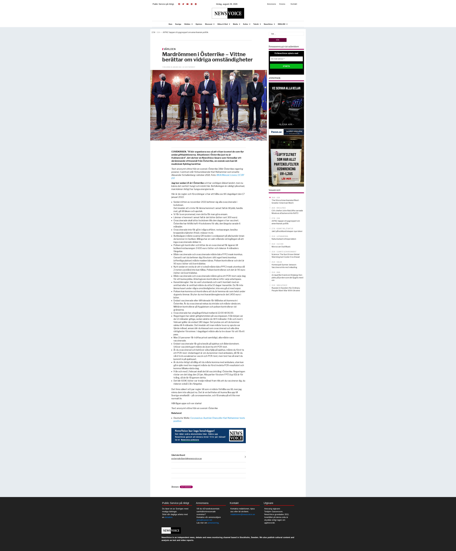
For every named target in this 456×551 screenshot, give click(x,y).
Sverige (178, 24)
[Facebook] (179, 4)
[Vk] (191, 4)
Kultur (245, 24)
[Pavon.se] (286, 132)
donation (168, 517)
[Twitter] (183, 4)
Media (235, 24)
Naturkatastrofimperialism (284, 239)
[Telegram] (195, 4)
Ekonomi (208, 24)
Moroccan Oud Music (281, 247)
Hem (170, 24)
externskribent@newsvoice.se (186, 458)
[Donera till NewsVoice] (208, 435)
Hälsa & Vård (222, 24)
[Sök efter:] (286, 33)
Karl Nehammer (186, 487)
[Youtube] (187, 4)
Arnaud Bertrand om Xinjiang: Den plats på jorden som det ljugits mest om (287, 277)
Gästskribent (178, 455)
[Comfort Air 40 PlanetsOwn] (286, 161)
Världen (187, 24)
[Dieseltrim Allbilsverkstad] (286, 105)
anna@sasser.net (204, 520)
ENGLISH (281, 24)
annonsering (213, 523)
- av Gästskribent (188, 67)
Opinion (199, 24)
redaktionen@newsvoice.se (242, 514)
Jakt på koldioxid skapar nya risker (191, 32)
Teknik (256, 24)
